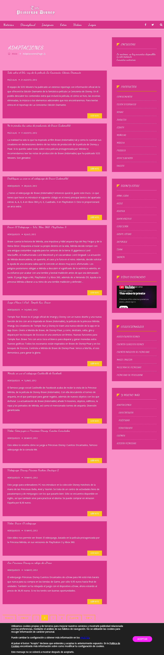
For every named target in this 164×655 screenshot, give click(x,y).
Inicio (14, 53)
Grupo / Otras (124, 234)
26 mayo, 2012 (31, 438)
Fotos (63, 25)
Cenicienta (122, 226)
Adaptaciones (124, 405)
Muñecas (121, 135)
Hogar (120, 112)
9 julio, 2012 (30, 234)
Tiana (120, 249)
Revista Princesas (126, 443)
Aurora (121, 211)
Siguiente (74, 617)
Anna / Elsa (123, 196)
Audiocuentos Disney (128, 336)
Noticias (8, 25)
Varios (120, 166)
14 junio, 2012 (30, 309)
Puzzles (121, 150)
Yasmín (120, 257)
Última (89, 617)
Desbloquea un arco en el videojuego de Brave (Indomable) (37, 178)
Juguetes (122, 120)
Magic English (124, 359)
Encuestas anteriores (126, 59)
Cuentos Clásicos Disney (130, 344)
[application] (137, 297)
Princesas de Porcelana (130, 375)
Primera (9, 617)
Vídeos (77, 25)
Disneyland (27, 25)
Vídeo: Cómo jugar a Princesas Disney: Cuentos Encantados (38, 430)
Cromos (121, 435)
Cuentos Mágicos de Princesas (133, 352)
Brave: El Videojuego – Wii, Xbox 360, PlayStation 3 (36, 227)
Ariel (120, 203)
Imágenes (48, 25)
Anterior (24, 617)
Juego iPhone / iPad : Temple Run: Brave (28, 302)
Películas (12, 80)
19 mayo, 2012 (31, 477)
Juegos (92, 25)
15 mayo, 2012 (31, 530)
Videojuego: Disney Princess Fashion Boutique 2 (33, 470)
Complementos (124, 96)
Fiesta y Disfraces (126, 104)
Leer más (94, 115)
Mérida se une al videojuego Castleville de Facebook (34, 373)
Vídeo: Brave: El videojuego (21, 523)
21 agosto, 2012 (29, 80)
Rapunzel (122, 242)
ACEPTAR (142, 638)
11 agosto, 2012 (29, 133)
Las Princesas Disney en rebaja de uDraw (29, 562)
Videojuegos (13, 186)
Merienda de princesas (129, 367)
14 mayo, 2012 (31, 570)
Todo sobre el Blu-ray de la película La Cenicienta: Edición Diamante (44, 72)
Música (121, 143)
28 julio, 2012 (30, 186)
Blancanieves (124, 219)
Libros (120, 127)
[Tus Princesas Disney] (35, 10)
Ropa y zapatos (125, 158)
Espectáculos (126, 412)
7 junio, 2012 (30, 380)
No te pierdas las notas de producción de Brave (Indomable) (39, 125)
